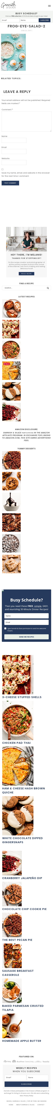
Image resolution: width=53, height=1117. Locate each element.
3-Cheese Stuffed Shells (22, 697)
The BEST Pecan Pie (17, 940)
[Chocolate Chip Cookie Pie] (12, 905)
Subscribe (44, 20)
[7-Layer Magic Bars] (26, 522)
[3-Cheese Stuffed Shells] (26, 329)
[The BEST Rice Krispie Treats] (26, 564)
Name (4, 136)
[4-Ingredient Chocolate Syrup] (26, 502)
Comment (7, 109)
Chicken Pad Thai (16, 743)
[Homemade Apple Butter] (12, 1036)
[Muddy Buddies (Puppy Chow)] (26, 543)
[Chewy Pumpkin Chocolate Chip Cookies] (26, 481)
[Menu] (49, 6)
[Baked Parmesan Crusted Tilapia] (12, 1001)
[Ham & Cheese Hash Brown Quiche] (26, 371)
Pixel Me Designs (39, 1101)
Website (6, 158)
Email (4, 147)
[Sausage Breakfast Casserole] (12, 966)
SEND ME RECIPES (26, 637)
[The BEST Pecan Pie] (26, 460)
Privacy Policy (28, 1096)
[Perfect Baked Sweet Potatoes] (26, 308)
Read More (26, 274)
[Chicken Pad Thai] (26, 350)
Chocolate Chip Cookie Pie (24, 909)
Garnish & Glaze (8, 5)
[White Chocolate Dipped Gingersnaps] (26, 391)
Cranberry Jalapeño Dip (22, 878)
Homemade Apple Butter (21, 1041)
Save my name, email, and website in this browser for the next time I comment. (26, 174)
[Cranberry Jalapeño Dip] (26, 412)
